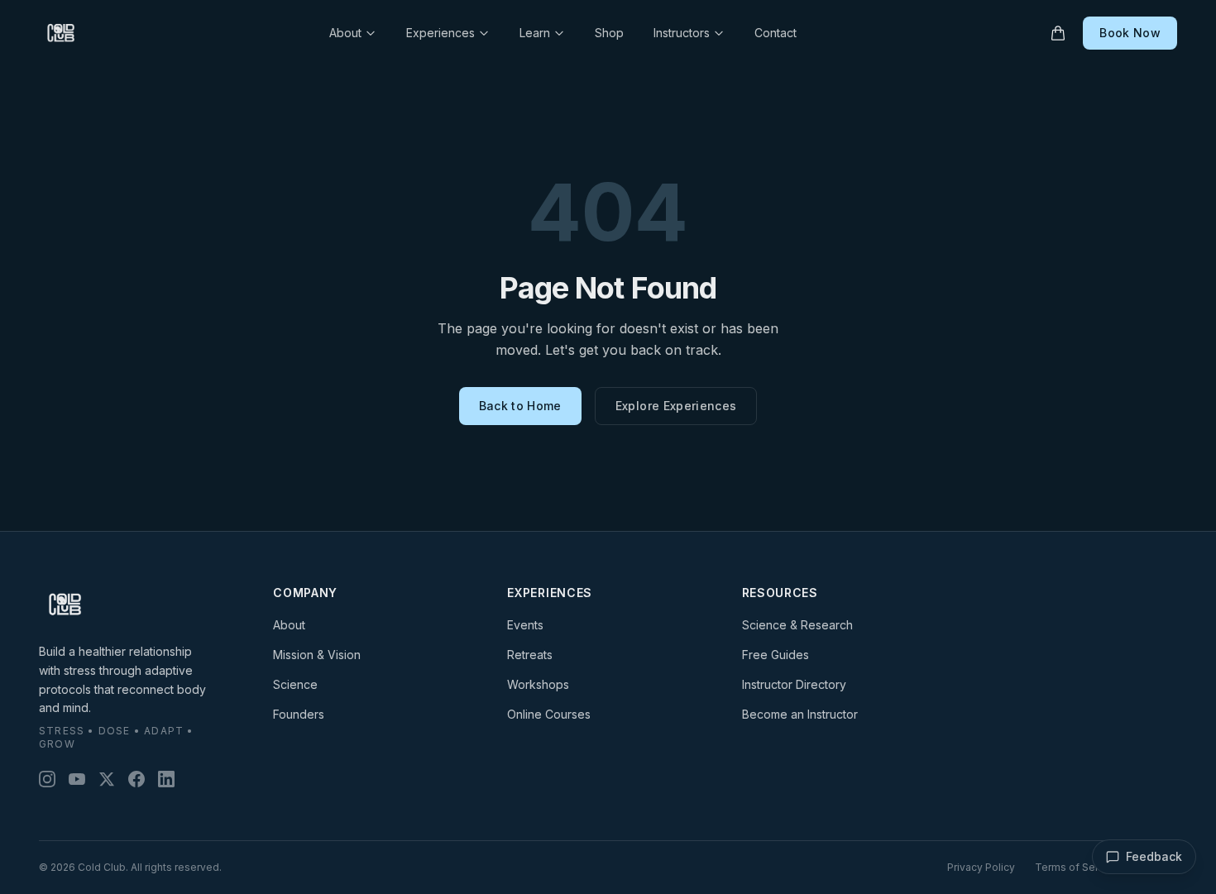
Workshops (538, 684)
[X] (106, 779)
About (345, 33)
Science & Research (797, 625)
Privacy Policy (981, 867)
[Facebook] (136, 779)
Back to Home (520, 406)
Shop (609, 33)
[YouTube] (77, 779)
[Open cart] (1058, 33)
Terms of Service (1077, 867)
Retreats (530, 655)
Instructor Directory (794, 684)
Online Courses (549, 714)
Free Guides (775, 655)
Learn (534, 33)
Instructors (681, 33)
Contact (775, 33)
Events (525, 625)
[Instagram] (47, 779)
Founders (298, 714)
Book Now (1130, 33)
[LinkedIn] (166, 779)
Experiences (440, 33)
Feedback (1154, 856)
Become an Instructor (800, 714)
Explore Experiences (676, 406)
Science (295, 684)
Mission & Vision (317, 655)
